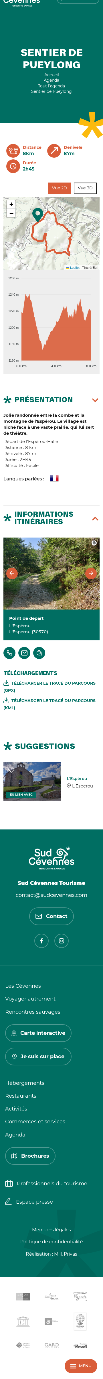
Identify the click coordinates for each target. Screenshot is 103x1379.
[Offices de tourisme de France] (23, 1346)
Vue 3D (85, 188)
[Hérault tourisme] (80, 1346)
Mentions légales (51, 1229)
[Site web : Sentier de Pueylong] (39, 653)
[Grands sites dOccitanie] (80, 1322)
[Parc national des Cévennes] (51, 1323)
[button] (37, 215)
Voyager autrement (30, 999)
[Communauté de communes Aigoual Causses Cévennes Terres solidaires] (51, 1297)
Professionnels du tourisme (52, 1183)
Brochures (35, 1156)
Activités (16, 1109)
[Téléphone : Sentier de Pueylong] (9, 653)
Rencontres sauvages (32, 1012)
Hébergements (24, 1083)
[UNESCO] (23, 1322)
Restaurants (20, 1096)
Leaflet (74, 267)
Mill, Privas (65, 1254)
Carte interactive (42, 1033)
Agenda (15, 1135)
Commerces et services (35, 1122)
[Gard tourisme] (51, 1346)
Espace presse (34, 1202)
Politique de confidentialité (51, 1241)
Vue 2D (59, 188)
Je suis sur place (42, 1056)
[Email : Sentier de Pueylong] (24, 653)
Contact (57, 916)
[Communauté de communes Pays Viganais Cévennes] (80, 1297)
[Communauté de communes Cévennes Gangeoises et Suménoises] (23, 1297)
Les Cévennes (23, 986)
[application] (51, 320)
